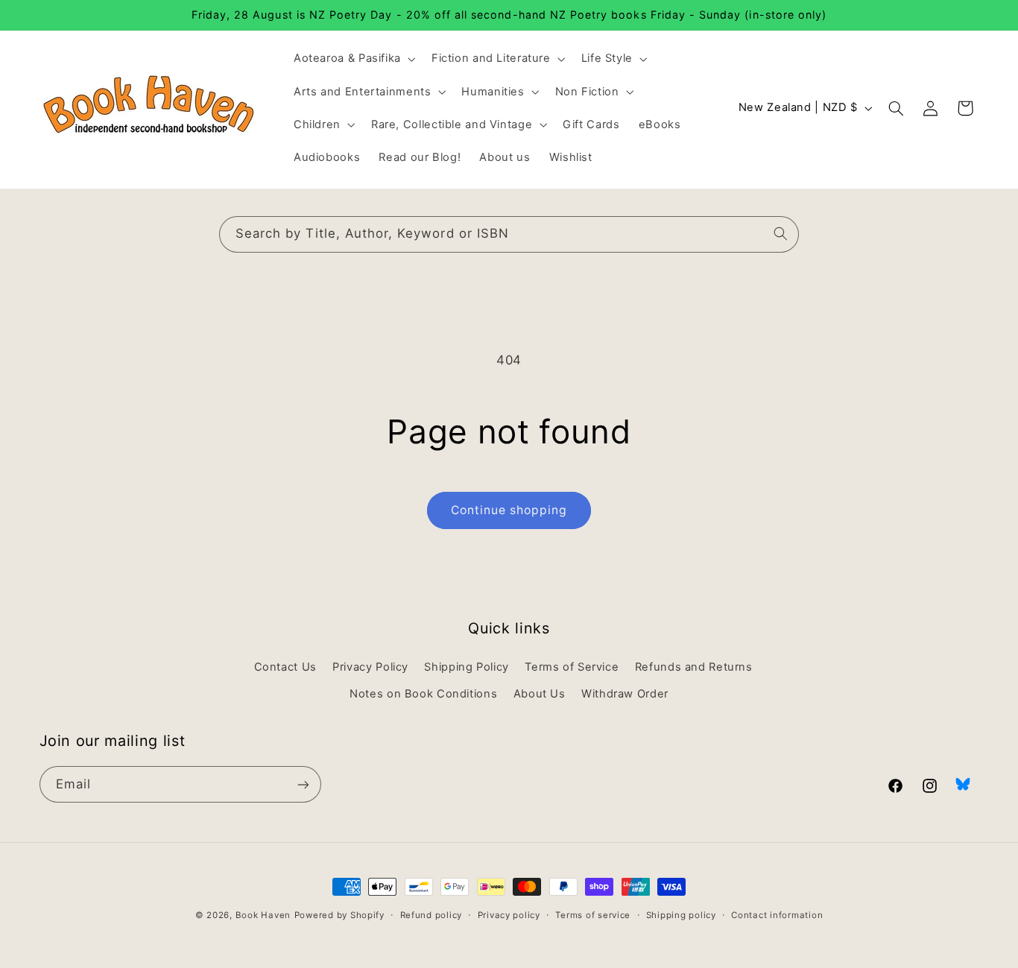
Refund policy (431, 915)
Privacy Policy (370, 667)
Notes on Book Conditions (423, 693)
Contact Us (285, 667)
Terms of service (592, 915)
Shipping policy (681, 915)
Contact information (777, 915)
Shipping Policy (466, 667)
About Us (539, 693)
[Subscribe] (302, 784)
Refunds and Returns (694, 667)
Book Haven (263, 915)
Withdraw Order (624, 693)
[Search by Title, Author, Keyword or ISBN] (781, 234)
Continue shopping (509, 510)
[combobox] (509, 234)
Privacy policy (509, 915)
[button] (353, 58)
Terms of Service (572, 667)
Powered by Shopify (339, 915)
